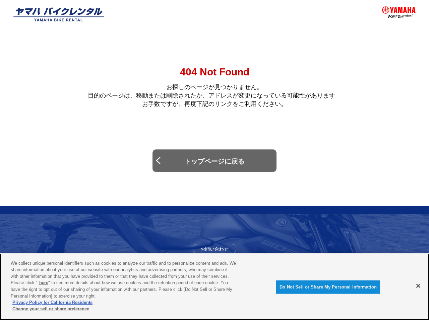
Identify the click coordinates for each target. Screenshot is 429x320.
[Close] (418, 285)
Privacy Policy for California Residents (52, 302)
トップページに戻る (214, 161)
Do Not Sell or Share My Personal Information (328, 287)
